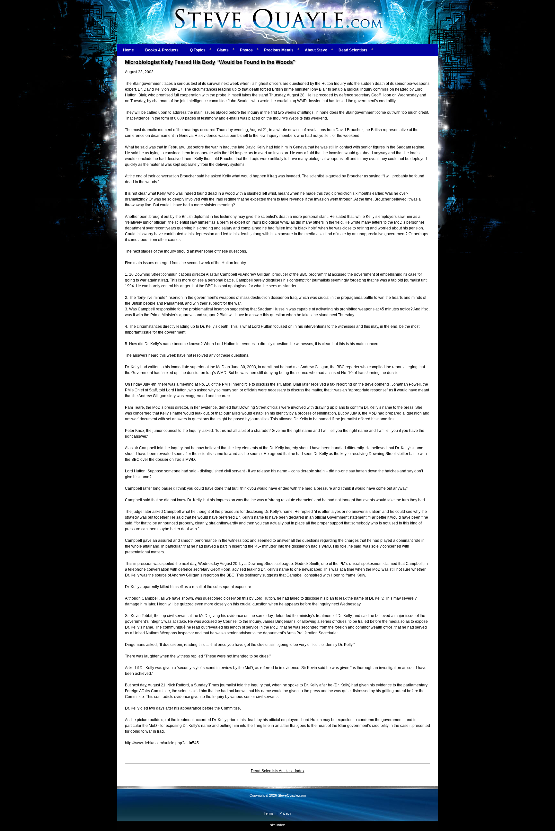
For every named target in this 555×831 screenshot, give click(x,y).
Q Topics (198, 50)
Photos (246, 50)
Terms (269, 813)
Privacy (285, 813)
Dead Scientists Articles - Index (277, 771)
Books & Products (162, 50)
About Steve (316, 50)
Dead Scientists (353, 50)
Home (128, 50)
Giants (223, 50)
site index (277, 825)
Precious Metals (279, 50)
